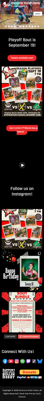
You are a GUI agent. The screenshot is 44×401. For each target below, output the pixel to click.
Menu (37, 14)
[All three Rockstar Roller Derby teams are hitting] (22, 229)
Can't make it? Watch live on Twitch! (23, 130)
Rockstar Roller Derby (25, 3)
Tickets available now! (22, 58)
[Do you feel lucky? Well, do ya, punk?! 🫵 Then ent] (22, 312)
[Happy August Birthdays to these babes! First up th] (22, 271)
